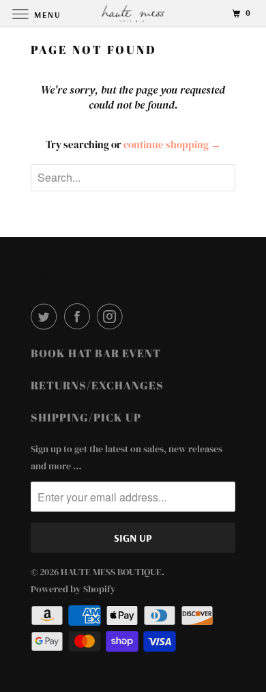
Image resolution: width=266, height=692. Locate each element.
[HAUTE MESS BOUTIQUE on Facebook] (79, 316)
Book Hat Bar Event (96, 353)
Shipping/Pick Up (86, 417)
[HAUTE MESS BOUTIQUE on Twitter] (46, 316)
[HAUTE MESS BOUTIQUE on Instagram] (112, 316)
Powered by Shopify (73, 589)
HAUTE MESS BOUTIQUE (111, 572)
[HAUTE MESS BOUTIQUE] (133, 13)
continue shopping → (172, 144)
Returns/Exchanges (97, 385)
